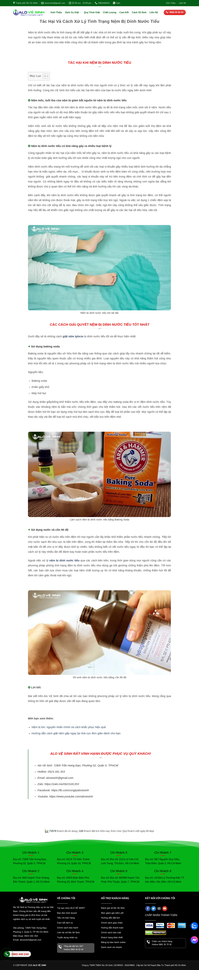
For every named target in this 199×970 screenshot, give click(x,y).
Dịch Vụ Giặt (72, 12)
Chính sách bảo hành (67, 927)
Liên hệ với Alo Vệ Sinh (68, 932)
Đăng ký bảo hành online (113, 942)
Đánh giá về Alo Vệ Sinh (113, 908)
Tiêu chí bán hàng (66, 917)
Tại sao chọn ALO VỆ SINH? (71, 908)
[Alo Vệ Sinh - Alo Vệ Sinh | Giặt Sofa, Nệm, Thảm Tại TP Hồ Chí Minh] (28, 12)
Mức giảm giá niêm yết (112, 913)
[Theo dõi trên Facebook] (147, 908)
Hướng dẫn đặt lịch (110, 917)
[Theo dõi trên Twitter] (153, 908)
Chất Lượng (109, 12)
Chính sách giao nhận (112, 922)
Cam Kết (124, 12)
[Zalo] (194, 926)
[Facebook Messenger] (194, 940)
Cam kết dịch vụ (65, 922)
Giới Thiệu (171, 3)
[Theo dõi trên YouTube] (164, 908)
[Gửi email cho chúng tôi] (159, 908)
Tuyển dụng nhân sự (67, 937)
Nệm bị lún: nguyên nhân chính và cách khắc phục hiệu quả (69, 727)
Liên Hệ (182, 3)
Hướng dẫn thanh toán (112, 927)
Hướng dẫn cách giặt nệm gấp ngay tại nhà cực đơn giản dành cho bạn (76, 733)
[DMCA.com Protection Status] (155, 932)
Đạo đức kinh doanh (67, 913)
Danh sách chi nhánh (111, 947)
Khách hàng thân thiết (112, 937)
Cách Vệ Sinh (139, 12)
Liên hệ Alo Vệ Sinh (16, 957)
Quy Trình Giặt (92, 12)
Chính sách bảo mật (111, 932)
